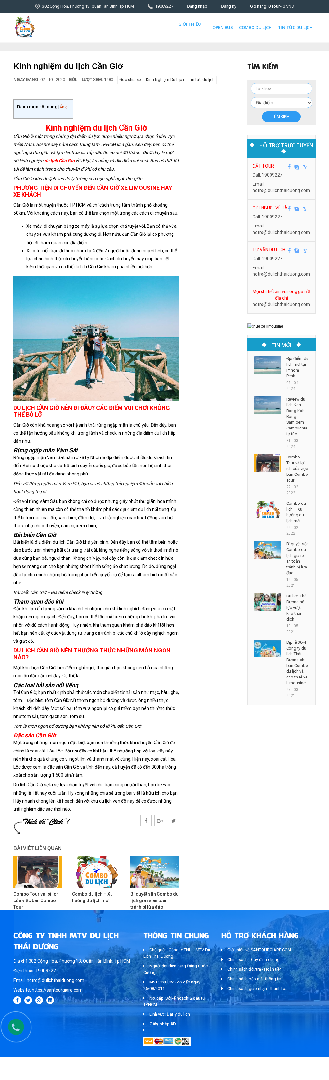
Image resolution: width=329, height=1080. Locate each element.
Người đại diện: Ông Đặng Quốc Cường (175, 969)
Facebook (289, 167)
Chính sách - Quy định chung (253, 959)
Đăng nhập (197, 6)
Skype (296, 167)
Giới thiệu (189, 24)
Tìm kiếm (281, 117)
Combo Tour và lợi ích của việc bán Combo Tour (36, 900)
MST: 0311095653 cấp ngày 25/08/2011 (171, 985)
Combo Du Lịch (255, 27)
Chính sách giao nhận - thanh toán (258, 988)
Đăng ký (228, 6)
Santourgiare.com (299, 1071)
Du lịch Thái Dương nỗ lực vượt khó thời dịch (296, 608)
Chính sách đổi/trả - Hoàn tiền (254, 969)
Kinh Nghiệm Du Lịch (165, 79)
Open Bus (222, 27)
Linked (50, 1000)
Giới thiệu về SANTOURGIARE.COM (259, 949)
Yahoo (305, 167)
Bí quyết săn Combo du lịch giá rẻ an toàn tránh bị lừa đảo (154, 900)
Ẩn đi (64, 107)
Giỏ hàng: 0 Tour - (272, 6)
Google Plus (39, 1000)
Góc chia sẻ (130, 79)
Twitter (28, 1000)
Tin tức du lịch (295, 27)
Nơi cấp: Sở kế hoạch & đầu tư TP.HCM (174, 1001)
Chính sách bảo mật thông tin (254, 978)
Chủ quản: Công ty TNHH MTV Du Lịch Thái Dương (176, 953)
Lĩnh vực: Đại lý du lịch (169, 1014)
